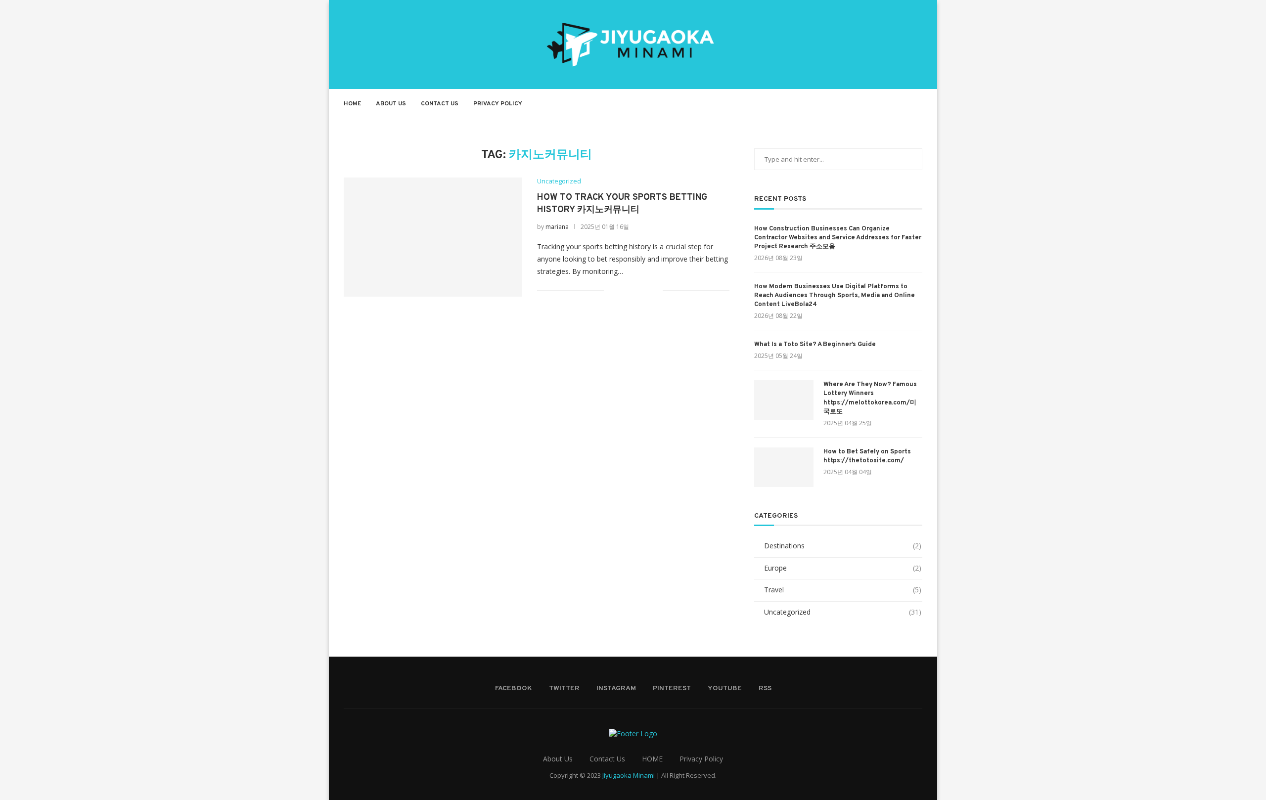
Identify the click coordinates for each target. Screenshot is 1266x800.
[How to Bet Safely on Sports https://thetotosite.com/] (784, 467)
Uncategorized (559, 181)
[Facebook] (851, 103)
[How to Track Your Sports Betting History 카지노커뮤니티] (433, 237)
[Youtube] (893, 103)
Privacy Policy (497, 104)
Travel (842, 589)
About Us (391, 104)
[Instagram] (872, 103)
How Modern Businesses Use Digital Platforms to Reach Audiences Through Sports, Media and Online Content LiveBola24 (834, 296)
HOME (652, 758)
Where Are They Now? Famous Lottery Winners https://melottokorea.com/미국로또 (870, 398)
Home (352, 104)
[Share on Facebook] (624, 290)
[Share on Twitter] (634, 290)
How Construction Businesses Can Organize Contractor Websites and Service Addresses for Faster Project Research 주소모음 (837, 238)
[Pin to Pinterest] (644, 290)
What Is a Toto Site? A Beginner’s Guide (815, 345)
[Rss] (903, 103)
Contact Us (439, 104)
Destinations (842, 545)
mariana (557, 226)
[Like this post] (611, 290)
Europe (842, 568)
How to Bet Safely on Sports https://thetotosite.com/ (867, 456)
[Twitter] (861, 103)
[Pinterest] (882, 103)
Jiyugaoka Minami (628, 775)
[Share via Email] (655, 290)
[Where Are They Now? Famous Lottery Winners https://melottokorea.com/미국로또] (784, 400)
